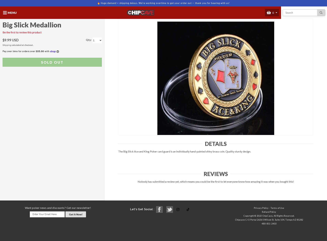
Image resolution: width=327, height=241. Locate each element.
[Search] (321, 13)
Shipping (7, 45)
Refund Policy (269, 212)
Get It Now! (75, 214)
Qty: (89, 39)
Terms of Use (277, 208)
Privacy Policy (261, 208)
